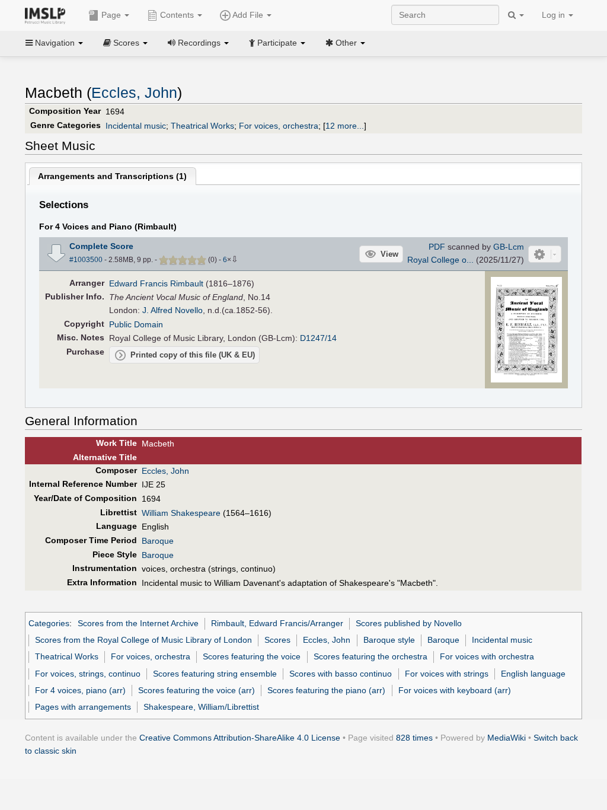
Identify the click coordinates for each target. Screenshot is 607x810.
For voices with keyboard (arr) (454, 690)
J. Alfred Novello (172, 310)
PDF (437, 246)
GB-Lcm (508, 246)
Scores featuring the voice (252, 656)
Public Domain (136, 324)
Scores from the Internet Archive (138, 623)
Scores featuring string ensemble (215, 673)
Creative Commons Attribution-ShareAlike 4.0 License (239, 737)
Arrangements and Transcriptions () (112, 176)
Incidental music (136, 125)
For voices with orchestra (487, 656)
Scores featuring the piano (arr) (326, 690)
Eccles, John (134, 93)
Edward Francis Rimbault (156, 283)
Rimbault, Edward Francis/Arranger (277, 623)
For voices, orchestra (278, 125)
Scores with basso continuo (340, 673)
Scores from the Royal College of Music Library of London (143, 640)
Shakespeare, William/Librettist (201, 707)
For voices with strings (446, 673)
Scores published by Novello (409, 623)
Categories (48, 623)
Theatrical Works (202, 125)
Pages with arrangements (83, 707)
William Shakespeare (181, 513)
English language (533, 673)
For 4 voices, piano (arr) (80, 690)
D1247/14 (318, 338)
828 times (414, 737)
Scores (277, 640)
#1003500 (86, 260)
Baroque (158, 541)
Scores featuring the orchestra (370, 656)
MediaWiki (506, 737)
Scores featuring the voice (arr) (196, 690)
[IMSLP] (47, 15)
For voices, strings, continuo (87, 673)
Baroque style (389, 640)
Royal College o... (440, 259)
